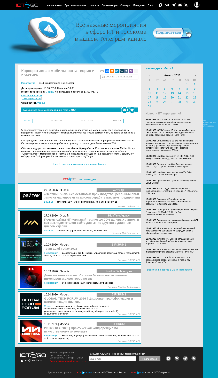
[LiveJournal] (122, 71)
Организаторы (110, 5)
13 (172, 93)
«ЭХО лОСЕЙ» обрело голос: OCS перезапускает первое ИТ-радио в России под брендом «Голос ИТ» (168, 260)
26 (164, 102)
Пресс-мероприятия (76, 5)
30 (194, 102)
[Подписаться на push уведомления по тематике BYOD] (132, 110)
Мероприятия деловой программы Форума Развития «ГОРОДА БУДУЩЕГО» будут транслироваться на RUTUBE (172, 212)
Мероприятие (28, 83)
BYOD (41, 83)
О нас (151, 5)
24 (149, 102)
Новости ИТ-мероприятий (163, 113)
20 (172, 97)
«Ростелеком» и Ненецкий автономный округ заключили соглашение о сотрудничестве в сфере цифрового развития (170, 230)
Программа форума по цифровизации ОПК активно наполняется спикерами (172, 221)
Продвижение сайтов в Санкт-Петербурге (169, 269)
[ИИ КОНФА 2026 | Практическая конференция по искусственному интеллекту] (32, 331)
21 (179, 97)
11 (157, 93)
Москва (49, 91)
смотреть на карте (31, 95)
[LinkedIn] (117, 71)
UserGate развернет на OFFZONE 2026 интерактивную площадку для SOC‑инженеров (170, 157)
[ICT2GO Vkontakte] (167, 5)
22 (187, 97)
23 (194, 97)
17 (149, 97)
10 (149, 93)
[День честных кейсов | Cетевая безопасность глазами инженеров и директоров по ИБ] (32, 277)
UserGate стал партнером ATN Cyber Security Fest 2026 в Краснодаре (169, 173)
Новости (94, 5)
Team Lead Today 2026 (60, 248)
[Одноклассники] (112, 71)
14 (179, 93)
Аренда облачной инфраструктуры (67, 361)
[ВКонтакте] (107, 71)
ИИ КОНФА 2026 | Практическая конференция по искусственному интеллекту (81, 330)
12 (164, 93)
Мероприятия (54, 5)
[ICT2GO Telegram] (173, 5)
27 (172, 102)
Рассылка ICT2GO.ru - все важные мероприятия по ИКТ (117, 354)
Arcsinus (40, 103)
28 (179, 102)
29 (187, 102)
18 (157, 97)
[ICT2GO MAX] (161, 5)
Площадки (139, 5)
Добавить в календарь (119, 77)
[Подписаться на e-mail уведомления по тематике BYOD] (124, 110)
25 (157, 102)
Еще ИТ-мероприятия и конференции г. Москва (79, 164)
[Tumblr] (126, 71)
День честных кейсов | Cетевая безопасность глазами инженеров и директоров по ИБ (85, 277)
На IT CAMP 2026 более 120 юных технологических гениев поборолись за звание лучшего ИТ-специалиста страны (168, 122)
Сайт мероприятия (31, 98)
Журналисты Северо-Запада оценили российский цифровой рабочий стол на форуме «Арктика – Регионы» (170, 241)
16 (194, 93)
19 (164, 97)
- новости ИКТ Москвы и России (109, 372)
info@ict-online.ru (33, 360)
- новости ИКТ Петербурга (156, 372)
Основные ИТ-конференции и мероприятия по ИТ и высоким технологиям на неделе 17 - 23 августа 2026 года (168, 201)
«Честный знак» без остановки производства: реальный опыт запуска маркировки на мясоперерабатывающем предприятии (92, 196)
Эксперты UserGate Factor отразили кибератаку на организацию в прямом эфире (169, 165)
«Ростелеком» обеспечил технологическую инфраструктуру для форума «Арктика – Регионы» (172, 250)
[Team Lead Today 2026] (32, 249)
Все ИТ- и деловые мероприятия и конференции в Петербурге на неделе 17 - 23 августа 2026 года (172, 191)
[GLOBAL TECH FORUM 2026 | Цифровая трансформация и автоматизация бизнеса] (32, 304)
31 (149, 106)
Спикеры (125, 5)
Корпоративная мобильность (59, 83)
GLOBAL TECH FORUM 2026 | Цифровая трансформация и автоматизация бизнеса (88, 300)
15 (187, 93)
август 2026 (172, 75)
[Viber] (131, 71)
